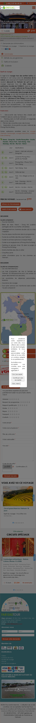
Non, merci (16, 383)
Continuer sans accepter (18, 379)
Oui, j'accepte (17, 374)
